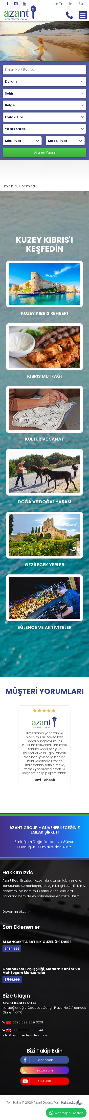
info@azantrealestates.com (24, 1035)
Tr (61, 3)
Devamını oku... (14, 911)
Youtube (44, 1080)
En (70, 3)
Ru (80, 3)
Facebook (45, 1060)
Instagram (44, 1070)
